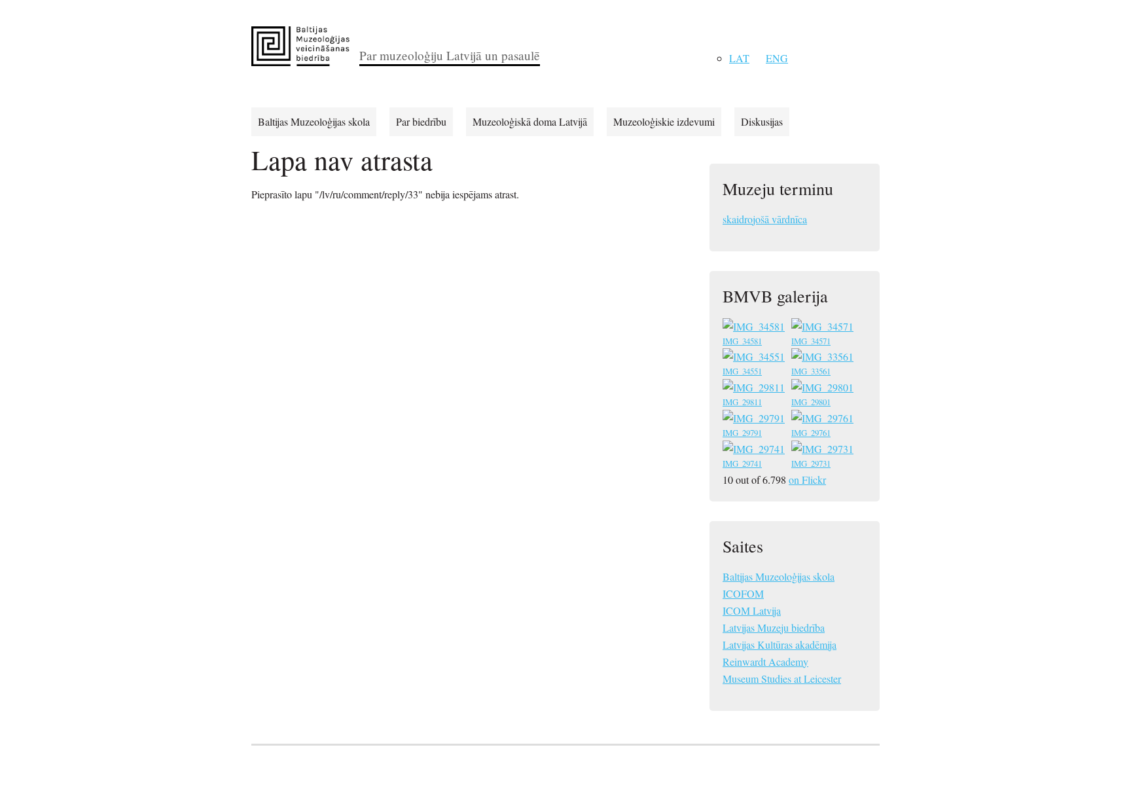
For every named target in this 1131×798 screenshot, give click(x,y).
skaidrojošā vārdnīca (765, 219)
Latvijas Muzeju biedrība (774, 627)
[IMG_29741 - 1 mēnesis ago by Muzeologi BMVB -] (755, 451)
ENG (777, 58)
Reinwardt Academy (765, 661)
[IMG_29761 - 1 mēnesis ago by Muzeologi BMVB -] (823, 420)
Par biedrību (421, 121)
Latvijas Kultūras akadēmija (779, 644)
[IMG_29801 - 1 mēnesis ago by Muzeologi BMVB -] (823, 389)
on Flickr (807, 479)
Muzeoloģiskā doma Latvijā (530, 121)
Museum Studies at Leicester (782, 678)
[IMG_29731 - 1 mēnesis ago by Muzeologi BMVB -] (823, 451)
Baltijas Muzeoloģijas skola (314, 121)
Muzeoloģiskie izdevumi (664, 121)
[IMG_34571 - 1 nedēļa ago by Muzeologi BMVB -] (823, 328)
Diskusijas (762, 121)
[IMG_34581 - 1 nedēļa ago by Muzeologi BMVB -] (755, 328)
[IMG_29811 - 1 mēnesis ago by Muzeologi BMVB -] (755, 389)
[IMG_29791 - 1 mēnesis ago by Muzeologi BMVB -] (755, 420)
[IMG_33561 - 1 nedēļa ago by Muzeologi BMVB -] (823, 358)
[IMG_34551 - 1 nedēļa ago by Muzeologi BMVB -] (755, 358)
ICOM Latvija (752, 610)
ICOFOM (743, 593)
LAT (739, 58)
